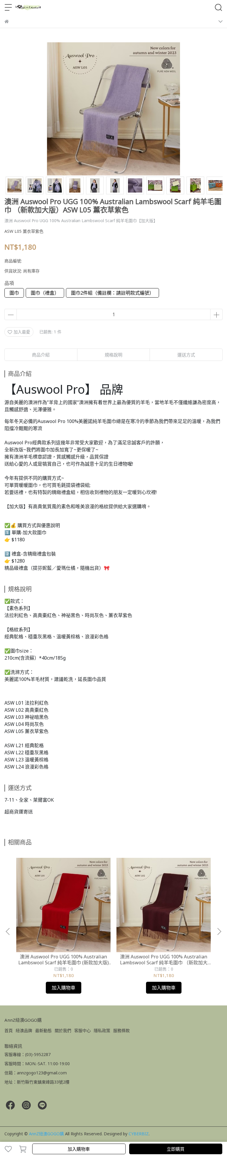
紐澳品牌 (24, 1030)
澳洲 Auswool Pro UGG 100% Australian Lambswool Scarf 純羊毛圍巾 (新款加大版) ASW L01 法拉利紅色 (63, 960)
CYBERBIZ (139, 1133)
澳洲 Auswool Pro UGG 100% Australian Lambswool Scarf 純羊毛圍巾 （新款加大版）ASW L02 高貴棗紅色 (163, 960)
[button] (219, 931)
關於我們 (63, 1030)
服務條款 (121, 1030)
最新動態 (43, 1030)
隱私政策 (102, 1030)
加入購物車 (79, 1149)
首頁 (8, 1030)
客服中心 (82, 1030)
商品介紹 (41, 355)
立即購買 (175, 1149)
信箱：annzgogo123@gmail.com (35, 1073)
